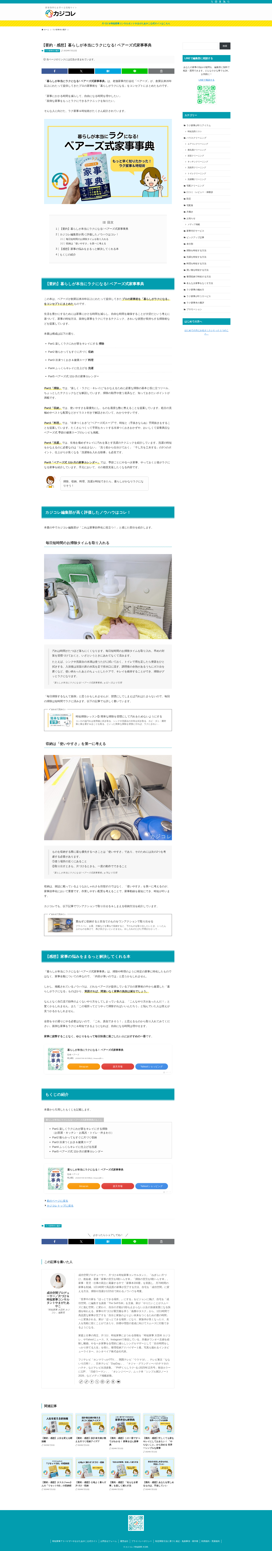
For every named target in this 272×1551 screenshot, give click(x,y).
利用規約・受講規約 (210, 1541)
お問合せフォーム (108, 1541)
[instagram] (216, 1)
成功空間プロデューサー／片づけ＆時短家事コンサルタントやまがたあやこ (58, 1299)
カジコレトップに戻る (60, 1205)
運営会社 (124, 1541)
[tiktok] (108, 1382)
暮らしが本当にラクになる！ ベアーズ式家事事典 (95, 1050)
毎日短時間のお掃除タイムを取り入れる (87, 239)
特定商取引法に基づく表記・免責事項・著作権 (176, 1541)
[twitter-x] (212, 1)
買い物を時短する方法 (198, 270)
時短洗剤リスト (195, 131)
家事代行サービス (195, 231)
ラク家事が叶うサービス (199, 296)
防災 (189, 198)
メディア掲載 (194, 224)
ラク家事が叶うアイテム (199, 125)
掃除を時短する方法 (196, 250)
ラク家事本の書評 (52, 51)
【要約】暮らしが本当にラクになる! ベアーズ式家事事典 (94, 228)
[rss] (224, 1)
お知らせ (191, 218)
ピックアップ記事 (195, 237)
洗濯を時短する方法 (196, 257)
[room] (220, 1)
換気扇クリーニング (197, 150)
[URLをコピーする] (161, 71)
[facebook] (92, 1382)
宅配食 (190, 205)
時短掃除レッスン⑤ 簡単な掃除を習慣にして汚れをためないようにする (119, 716)
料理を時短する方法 (196, 263)
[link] (81, 1382)
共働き (190, 211)
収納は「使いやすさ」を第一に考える (86, 243)
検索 (225, 46)
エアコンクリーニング (198, 144)
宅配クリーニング (195, 185)
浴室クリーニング (196, 156)
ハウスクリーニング (196, 138)
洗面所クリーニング (197, 167)
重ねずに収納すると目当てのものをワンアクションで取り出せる (114, 921)
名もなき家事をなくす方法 (200, 283)
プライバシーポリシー (141, 1541)
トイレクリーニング (197, 173)
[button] (55, 71)
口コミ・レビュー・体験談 (200, 192)
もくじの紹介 (68, 254)
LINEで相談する (207, 80)
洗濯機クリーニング (197, 179)
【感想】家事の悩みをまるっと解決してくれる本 (89, 248)
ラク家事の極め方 (195, 289)
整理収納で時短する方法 (199, 276)
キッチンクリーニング (198, 162)
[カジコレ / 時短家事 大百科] (61, 12)
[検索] (228, 1)
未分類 (190, 244)
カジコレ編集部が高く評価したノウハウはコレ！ (89, 234)
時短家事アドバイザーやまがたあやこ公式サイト (74, 1541)
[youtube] (118, 1382)
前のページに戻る (57, 1200)
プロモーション (194, 309)
